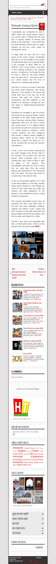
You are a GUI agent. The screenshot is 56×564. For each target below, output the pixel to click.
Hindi (20, 454)
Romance (18, 462)
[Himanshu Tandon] (14, 434)
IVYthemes (27, 561)
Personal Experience (28, 456)
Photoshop (27, 459)
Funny (15, 454)
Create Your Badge (32, 432)
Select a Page (16, 12)
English (22, 450)
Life (31, 453)
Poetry (40, 460)
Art (37, 448)
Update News (22, 465)
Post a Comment (16, 377)
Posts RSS (31, 562)
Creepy (41, 448)
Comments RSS (41, 562)
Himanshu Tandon (19, 432)
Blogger (36, 389)
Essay (29, 451)
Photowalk (34, 459)
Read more (37, 299)
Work (29, 465)
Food (41, 451)
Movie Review (38, 454)
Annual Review (30, 448)
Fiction (36, 450)
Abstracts (18, 447)
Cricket (15, 451)
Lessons (26, 454)
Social (36, 462)
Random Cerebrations (28, 557)
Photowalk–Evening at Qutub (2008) (27, 26)
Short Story (29, 462)
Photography (18, 460)
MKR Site (35, 561)
